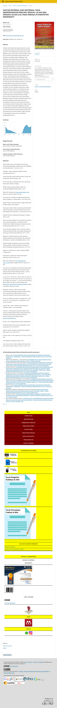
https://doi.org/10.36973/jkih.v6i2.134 (15, 35)
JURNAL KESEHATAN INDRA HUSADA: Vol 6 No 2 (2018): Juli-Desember (27, 376)
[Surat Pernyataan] (20, 538)
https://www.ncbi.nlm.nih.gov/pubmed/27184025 (15, 284)
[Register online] (11, 472)
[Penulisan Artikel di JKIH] (10, 465)
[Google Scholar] (8, 680)
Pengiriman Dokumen (9, 547)
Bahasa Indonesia (7, 646)
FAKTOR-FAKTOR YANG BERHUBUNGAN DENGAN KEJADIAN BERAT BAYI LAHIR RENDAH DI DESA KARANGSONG (30, 399)
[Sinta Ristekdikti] (28, 680)
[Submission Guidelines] (11, 457)
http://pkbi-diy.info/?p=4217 (23, 192)
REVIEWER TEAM (28, 419)
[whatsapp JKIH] (26, 634)
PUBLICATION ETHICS (28, 426)
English (5, 648)
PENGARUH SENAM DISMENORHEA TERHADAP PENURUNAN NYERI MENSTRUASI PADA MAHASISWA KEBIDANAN (28, 394)
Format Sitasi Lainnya (40, 79)
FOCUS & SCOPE (28, 429)
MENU (28, 412)
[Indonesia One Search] (39, 680)
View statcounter (14, 666)
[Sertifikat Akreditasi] (18, 584)
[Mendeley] (28, 626)
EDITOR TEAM (28, 415)
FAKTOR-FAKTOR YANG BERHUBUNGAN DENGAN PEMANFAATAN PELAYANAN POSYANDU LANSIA (27, 390)
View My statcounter (9, 603)
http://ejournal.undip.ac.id (9, 318)
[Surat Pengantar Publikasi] (20, 505)
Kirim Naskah (7, 654)
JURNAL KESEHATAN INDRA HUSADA (14, 1)
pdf (38, 54)
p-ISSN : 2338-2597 (28, 662)
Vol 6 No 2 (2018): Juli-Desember (20, 5)
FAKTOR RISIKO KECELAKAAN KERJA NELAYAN (39, 359)
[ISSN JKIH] (9, 593)
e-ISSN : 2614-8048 (28, 597)
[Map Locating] (28, 614)
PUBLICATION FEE (28, 439)
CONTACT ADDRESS (28, 443)
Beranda (5, 5)
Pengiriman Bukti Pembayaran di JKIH (14, 549)
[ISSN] (20, 684)
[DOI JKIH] (9, 684)
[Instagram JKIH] (30, 634)
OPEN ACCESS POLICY (28, 436)
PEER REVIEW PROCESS (28, 433)
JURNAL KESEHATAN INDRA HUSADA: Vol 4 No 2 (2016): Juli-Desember (31, 365)
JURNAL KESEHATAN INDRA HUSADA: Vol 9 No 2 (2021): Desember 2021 (27, 391)
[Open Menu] (2, 1)
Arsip (10, 5)
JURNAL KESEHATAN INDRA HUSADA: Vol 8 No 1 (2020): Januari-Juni (23, 361)
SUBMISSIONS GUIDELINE (28, 422)
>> (6, 404)
